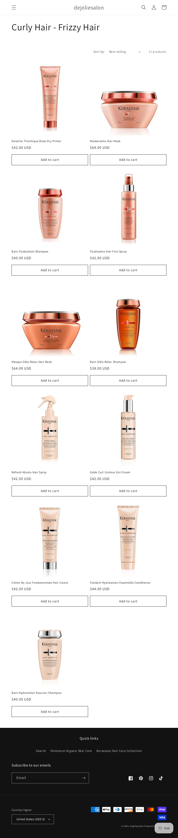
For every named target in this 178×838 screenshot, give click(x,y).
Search (41, 751)
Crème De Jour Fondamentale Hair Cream (40, 583)
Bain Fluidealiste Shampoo (30, 251)
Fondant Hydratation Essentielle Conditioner (120, 583)
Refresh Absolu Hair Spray (29, 472)
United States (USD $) (30, 819)
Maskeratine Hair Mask (105, 141)
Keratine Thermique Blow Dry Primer (36, 141)
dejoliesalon (136, 826)
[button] (14, 7)
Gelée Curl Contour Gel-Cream (110, 472)
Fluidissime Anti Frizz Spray (108, 251)
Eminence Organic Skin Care (71, 751)
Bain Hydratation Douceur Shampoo (36, 693)
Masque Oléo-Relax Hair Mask (32, 362)
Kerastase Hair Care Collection (119, 751)
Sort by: (99, 52)
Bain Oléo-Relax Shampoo (108, 362)
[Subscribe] (84, 778)
